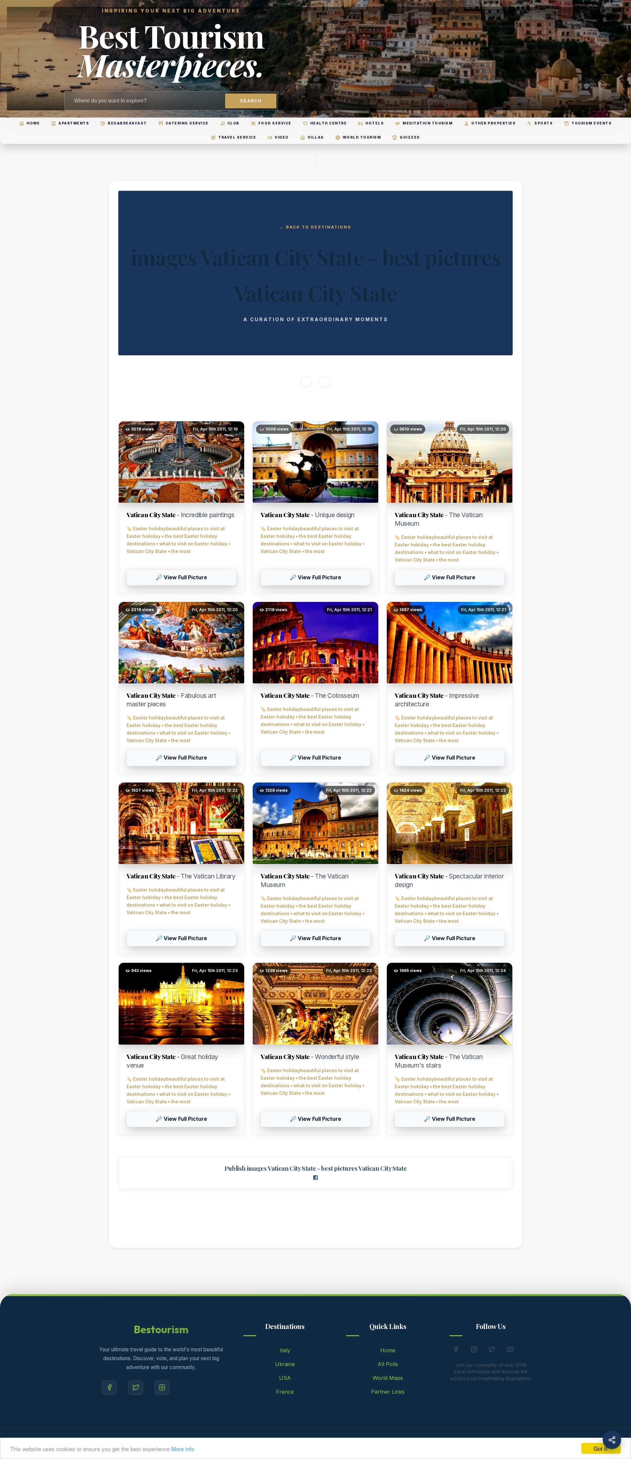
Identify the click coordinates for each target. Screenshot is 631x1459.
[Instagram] (161, 1387)
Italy (285, 1350)
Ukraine (285, 1364)
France (285, 1391)
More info (182, 1449)
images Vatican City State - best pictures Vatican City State (327, 1168)
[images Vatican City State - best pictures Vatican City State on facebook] (315, 1178)
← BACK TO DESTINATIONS (315, 227)
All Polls (388, 1364)
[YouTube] (510, 1350)
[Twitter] (135, 1387)
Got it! (601, 1448)
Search (251, 101)
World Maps (388, 1378)
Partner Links (388, 1391)
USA (285, 1378)
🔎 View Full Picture (181, 577)
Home (387, 1350)
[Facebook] (109, 1387)
